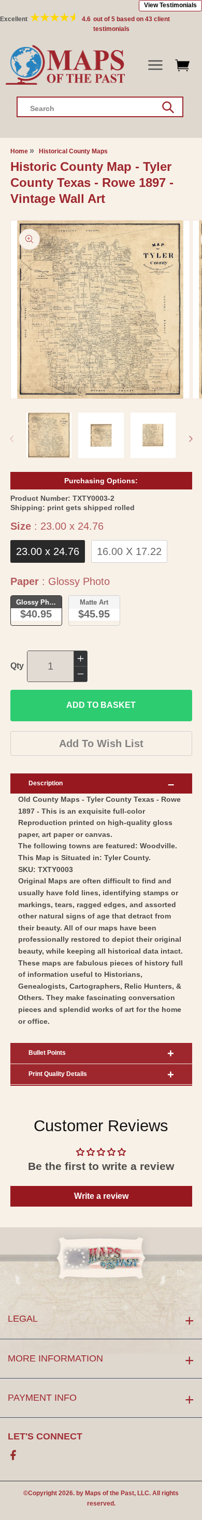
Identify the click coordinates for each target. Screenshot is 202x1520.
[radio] (47, 551)
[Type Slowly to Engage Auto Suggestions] (168, 107)
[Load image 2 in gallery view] (101, 435)
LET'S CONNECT (45, 1436)
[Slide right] (190, 438)
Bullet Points (47, 1052)
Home (19, 151)
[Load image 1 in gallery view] (49, 435)
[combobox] (100, 107)
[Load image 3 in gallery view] (153, 435)
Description (45, 783)
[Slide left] (11, 438)
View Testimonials (170, 5)
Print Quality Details (57, 1074)
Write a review (101, 1196)
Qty (17, 665)
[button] (155, 65)
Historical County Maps (73, 151)
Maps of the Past (109, 1493)
